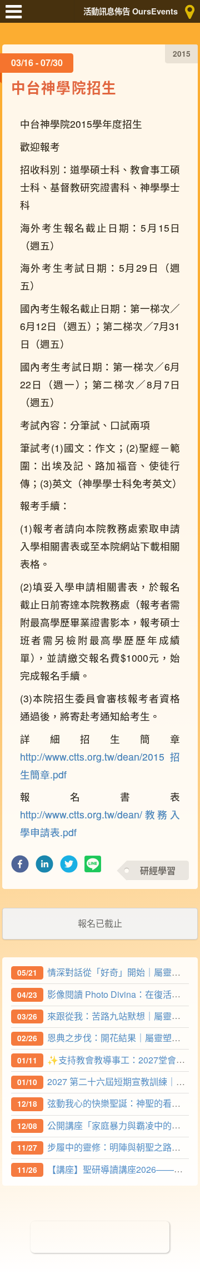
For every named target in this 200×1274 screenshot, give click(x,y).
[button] (20, 867)
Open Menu (17, 16)
